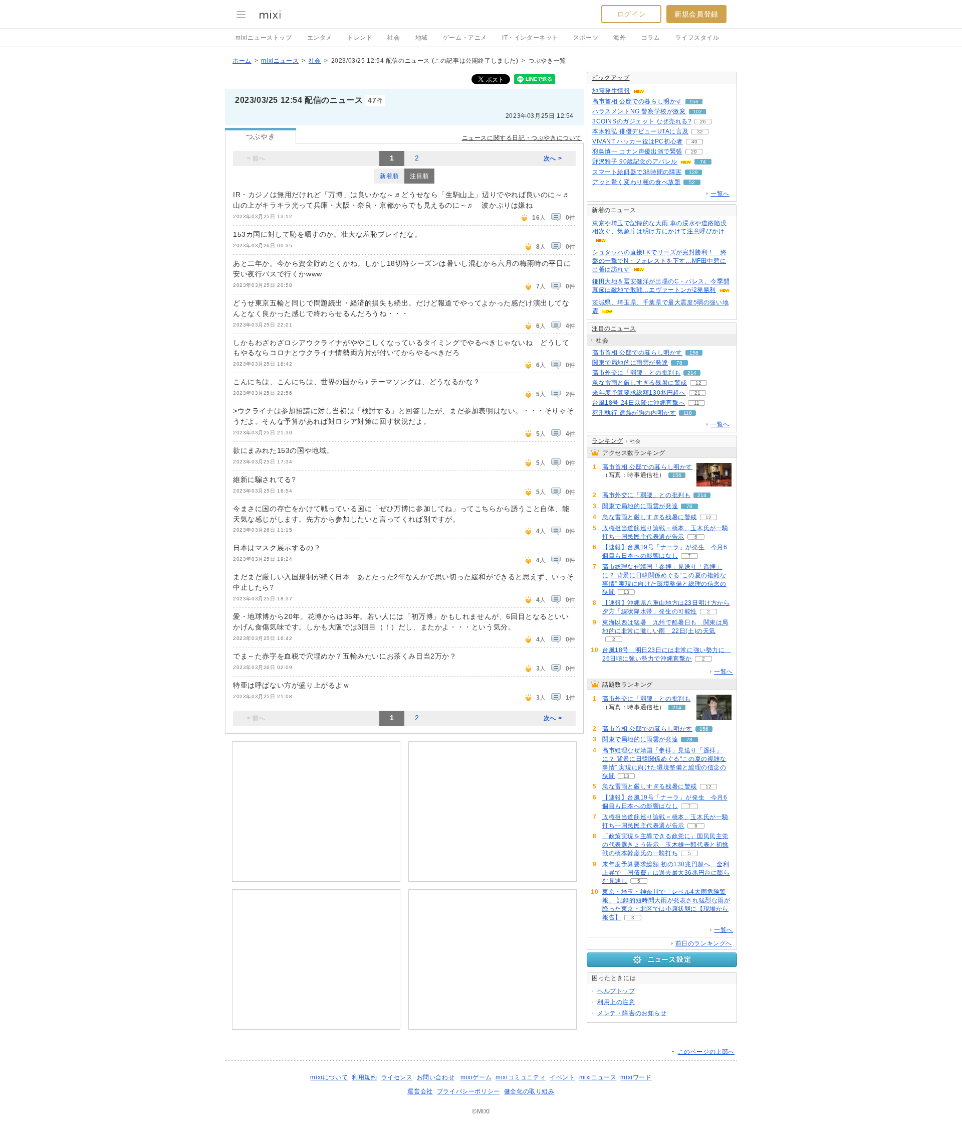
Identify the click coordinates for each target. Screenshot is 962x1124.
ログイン (631, 14)
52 (692, 182)
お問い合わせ (436, 1077)
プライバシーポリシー (468, 1091)
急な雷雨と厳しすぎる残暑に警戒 (639, 382)
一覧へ (720, 193)
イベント (562, 1077)
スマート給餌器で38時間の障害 (637, 172)
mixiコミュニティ (521, 1077)
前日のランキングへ (703, 943)
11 (696, 403)
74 (703, 162)
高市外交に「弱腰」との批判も (636, 372)
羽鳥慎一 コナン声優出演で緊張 (637, 151)
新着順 (389, 176)
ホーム (242, 60)
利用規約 (364, 1077)
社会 (393, 37)
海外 (619, 37)
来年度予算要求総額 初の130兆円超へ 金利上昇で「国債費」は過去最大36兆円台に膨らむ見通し (666, 873)
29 (694, 151)
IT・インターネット (530, 37)
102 (697, 111)
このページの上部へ (706, 1051)
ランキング (607, 440)
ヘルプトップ (616, 991)
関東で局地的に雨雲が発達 (630, 362)
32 (700, 131)
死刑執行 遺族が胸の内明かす (634, 412)
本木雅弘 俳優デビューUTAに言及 (640, 131)
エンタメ (319, 37)
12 (698, 383)
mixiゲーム (476, 1077)
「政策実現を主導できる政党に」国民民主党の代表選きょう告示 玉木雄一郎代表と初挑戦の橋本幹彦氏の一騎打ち (665, 845)
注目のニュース (614, 328)
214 (691, 373)
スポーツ (585, 37)
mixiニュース (280, 60)
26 (703, 121)
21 (697, 393)
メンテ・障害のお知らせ (632, 1013)
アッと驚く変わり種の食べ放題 (636, 182)
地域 (421, 37)
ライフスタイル (697, 37)
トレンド (359, 37)
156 (693, 101)
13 (626, 592)
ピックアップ (611, 77)
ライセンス (397, 1077)
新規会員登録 (696, 14)
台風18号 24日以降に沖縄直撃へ (638, 402)
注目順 (419, 176)
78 (679, 363)
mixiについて (329, 1077)
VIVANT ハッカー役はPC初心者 (637, 141)
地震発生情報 (611, 90)
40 (694, 141)
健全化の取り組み (529, 1091)
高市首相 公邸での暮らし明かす (637, 101)
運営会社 (419, 1091)
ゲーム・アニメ (465, 37)
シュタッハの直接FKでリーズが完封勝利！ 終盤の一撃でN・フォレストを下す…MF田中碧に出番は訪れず (659, 261)
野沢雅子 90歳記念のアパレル (634, 161)
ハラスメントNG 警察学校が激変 (639, 111)
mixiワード (635, 1077)
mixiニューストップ (263, 37)
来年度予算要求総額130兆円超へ (639, 392)
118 (687, 413)
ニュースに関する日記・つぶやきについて (522, 137)
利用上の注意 (616, 1002)
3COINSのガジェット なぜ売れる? (641, 121)
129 (693, 172)
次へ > (553, 158)
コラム (650, 37)
